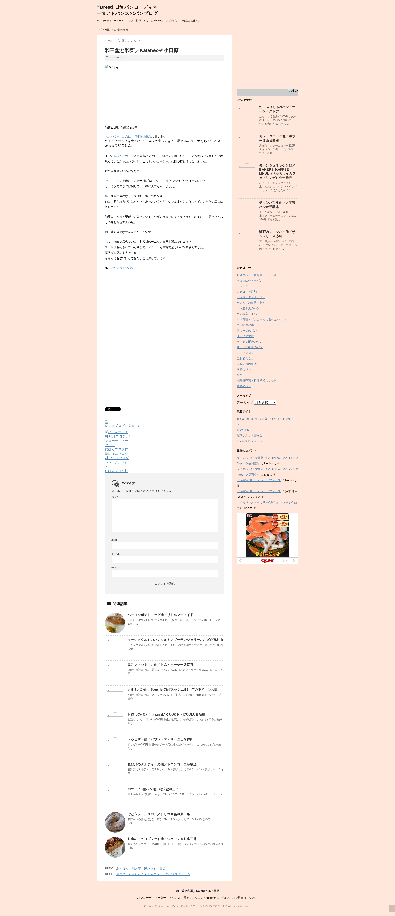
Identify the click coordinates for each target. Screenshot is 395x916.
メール (115, 553)
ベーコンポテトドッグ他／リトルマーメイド (160, 615)
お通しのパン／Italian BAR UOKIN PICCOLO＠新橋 (166, 714)
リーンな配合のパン (250, 347)
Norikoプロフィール (249, 441)
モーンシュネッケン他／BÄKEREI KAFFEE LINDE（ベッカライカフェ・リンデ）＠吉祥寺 (277, 171)
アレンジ (242, 286)
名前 (114, 539)
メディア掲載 (245, 336)
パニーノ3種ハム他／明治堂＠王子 (153, 789)
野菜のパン (244, 386)
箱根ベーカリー (124, 155)
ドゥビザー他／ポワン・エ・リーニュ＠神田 (160, 739)
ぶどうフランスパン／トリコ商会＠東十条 (159, 814)
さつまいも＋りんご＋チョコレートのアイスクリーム (153, 874)
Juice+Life (243, 430)
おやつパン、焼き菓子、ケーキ (257, 275)
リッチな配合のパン (250, 341)
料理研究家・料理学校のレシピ (257, 380)
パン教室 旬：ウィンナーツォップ (259, 480)
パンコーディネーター (251, 297)
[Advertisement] (139, 308)
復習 (239, 375)
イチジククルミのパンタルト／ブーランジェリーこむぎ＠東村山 (175, 639)
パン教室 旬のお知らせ (113, 29)
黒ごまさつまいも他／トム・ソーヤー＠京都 (160, 664)
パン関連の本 (245, 325)
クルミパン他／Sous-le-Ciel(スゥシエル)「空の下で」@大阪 (173, 689)
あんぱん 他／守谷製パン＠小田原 (141, 868)
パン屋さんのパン (122, 268)
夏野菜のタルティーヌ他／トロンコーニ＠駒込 (162, 764)
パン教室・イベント (250, 313)
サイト (115, 567)
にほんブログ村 (116, 449)
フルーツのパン (247, 330)
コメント (117, 497)
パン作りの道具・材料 (251, 302)
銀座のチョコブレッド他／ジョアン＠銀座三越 (162, 839)
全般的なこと (245, 358)
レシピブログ (245, 352)
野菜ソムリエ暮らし (250, 435)
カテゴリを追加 (247, 291)
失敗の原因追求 (247, 363)
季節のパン (244, 369)
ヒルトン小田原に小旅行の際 (126, 136)
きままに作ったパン (250, 280)
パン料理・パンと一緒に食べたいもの (261, 319)
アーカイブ (245, 402)
